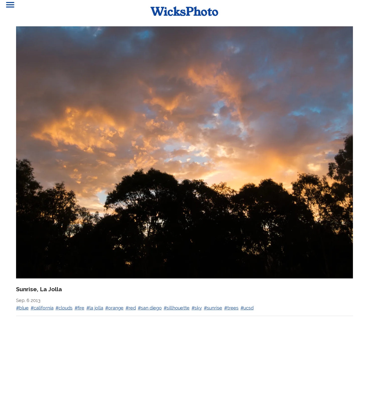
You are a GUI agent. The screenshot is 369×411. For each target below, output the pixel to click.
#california (42, 308)
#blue (22, 308)
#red (131, 308)
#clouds (64, 308)
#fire (79, 308)
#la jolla (94, 308)
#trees (231, 308)
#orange (114, 308)
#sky (197, 308)
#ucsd (247, 308)
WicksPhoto (185, 11)
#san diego (150, 308)
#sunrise (213, 308)
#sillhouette (177, 308)
